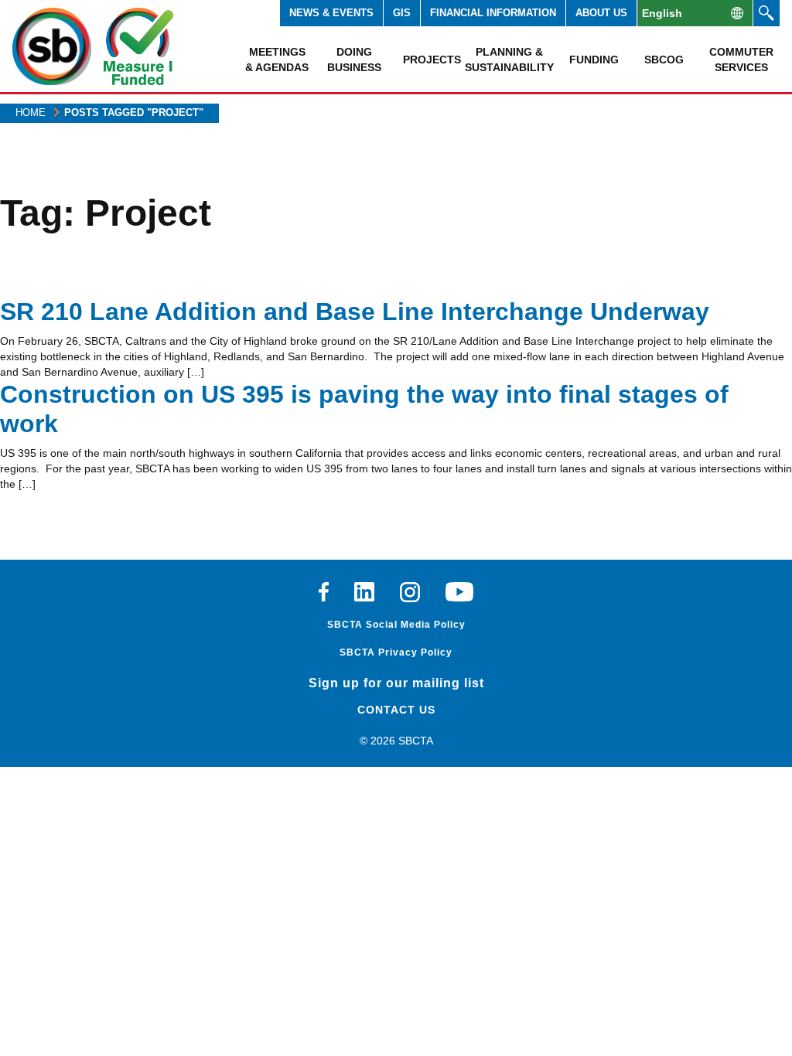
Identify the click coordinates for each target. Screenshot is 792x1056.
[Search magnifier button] (766, 13)
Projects (432, 59)
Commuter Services (741, 59)
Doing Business (354, 59)
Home (30, 112)
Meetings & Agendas (277, 59)
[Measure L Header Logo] (138, 46)
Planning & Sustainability (509, 59)
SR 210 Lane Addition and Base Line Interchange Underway (354, 311)
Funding (594, 59)
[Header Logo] (51, 46)
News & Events (331, 13)
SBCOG (664, 59)
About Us (601, 13)
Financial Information (493, 13)
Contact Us (396, 709)
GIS (402, 13)
